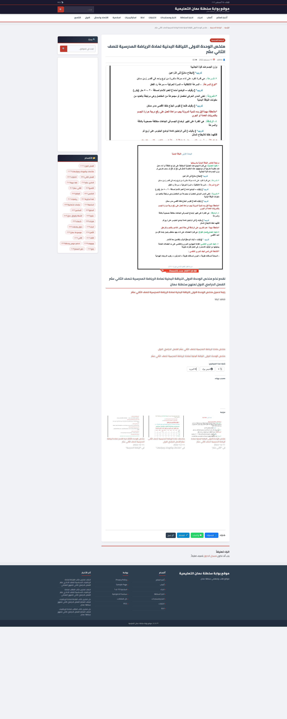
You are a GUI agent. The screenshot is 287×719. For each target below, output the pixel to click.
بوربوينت (89, 243)
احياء (200, 17)
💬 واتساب (197, 535)
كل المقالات (122, 599)
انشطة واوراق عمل (73, 215)
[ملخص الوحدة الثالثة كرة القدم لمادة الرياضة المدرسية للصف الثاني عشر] (125, 426)
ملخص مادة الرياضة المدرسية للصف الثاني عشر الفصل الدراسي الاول (191, 349)
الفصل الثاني (87, 177)
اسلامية (117, 17)
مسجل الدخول (210, 556)
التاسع (77, 17)
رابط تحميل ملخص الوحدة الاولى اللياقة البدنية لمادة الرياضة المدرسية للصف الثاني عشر (178, 292)
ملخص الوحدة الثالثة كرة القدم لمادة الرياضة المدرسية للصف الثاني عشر (125, 440)
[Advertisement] (165, 315)
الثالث (90, 238)
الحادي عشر (88, 182)
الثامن (90, 232)
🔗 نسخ (171, 535)
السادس (76, 210)
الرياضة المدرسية (216, 27)
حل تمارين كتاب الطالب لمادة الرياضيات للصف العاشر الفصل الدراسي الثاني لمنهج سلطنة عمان (74, 611)
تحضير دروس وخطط (71, 243)
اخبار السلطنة (186, 17)
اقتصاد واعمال (101, 17)
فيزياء (90, 221)
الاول (87, 17)
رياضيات (72, 199)
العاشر (76, 193)
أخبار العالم (221, 17)
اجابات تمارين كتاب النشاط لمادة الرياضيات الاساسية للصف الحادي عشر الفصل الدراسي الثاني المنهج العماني (75, 582)
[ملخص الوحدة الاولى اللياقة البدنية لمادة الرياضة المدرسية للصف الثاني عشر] (206, 426)
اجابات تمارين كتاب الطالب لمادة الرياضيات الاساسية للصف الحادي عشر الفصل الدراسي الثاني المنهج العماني (75, 592)
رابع (91, 249)
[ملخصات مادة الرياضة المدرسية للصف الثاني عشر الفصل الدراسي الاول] (166, 426)
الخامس (89, 193)
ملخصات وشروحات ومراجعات (81, 171)
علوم (90, 215)
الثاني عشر (75, 188)
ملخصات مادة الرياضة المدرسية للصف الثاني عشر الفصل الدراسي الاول (166, 440)
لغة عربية (72, 182)
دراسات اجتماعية (72, 204)
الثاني (78, 238)
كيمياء (77, 221)
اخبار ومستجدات (168, 17)
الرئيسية (227, 27)
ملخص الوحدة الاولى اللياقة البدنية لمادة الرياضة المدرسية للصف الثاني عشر (188, 356)
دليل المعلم (77, 249)
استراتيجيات (130, 17)
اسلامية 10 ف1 (120, 589)
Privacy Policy (121, 580)
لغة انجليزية (88, 199)
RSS (125, 603)
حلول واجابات (75, 227)
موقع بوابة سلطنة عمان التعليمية (140, 623)
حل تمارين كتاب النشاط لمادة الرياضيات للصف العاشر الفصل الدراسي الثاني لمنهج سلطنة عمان (74, 601)
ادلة (142, 17)
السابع (90, 210)
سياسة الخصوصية (119, 594)
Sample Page (121, 584)
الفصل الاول (87, 166)
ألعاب (209, 17)
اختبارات (152, 17)
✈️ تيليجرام (183, 535)
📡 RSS (61, 2)
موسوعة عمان (74, 232)
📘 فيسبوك (212, 535)
